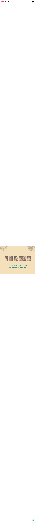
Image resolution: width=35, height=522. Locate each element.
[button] (33, 1)
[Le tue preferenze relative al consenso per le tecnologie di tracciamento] (33, 520)
